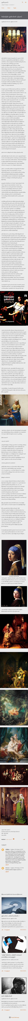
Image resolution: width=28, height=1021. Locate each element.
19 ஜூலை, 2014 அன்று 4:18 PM (16, 849)
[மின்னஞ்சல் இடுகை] (13, 839)
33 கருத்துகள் (7, 929)
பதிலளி (7, 864)
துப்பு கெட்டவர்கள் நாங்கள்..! (10, 916)
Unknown (7, 867)
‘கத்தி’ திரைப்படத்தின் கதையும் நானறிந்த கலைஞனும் (12, 956)
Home (3, 7)
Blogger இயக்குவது (15, 1017)
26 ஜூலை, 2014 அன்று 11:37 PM (17, 867)
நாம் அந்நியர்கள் (7, 996)
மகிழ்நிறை (7, 849)
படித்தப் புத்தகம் (9, 839)
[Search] (22, 2)
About (8, 7)
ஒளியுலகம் (5, 2)
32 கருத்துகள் (7, 970)
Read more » (23, 929)
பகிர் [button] (24, 839)
